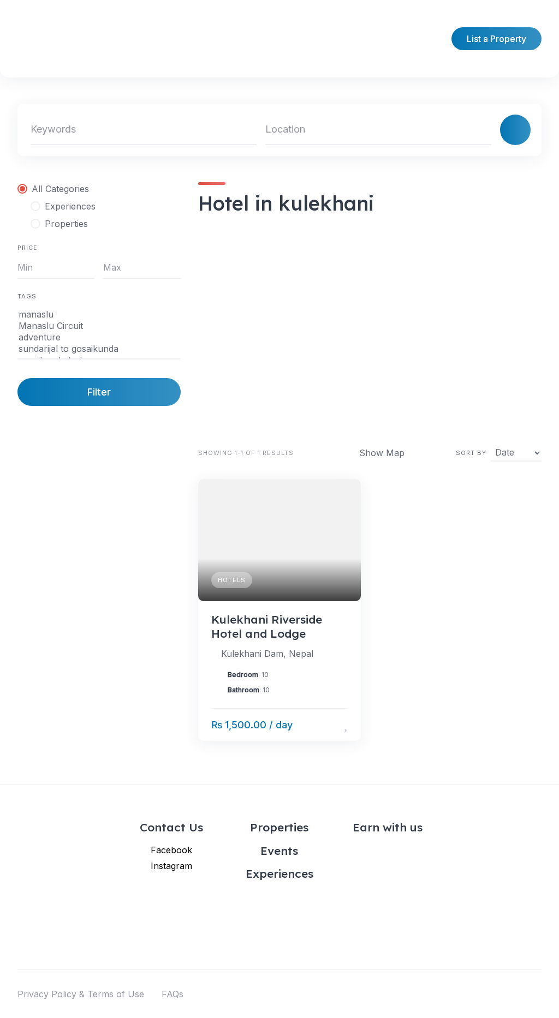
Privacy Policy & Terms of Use (80, 994)
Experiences (279, 873)
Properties (279, 827)
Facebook (171, 850)
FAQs (172, 994)
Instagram (171, 865)
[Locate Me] (478, 130)
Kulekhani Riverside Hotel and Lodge (266, 626)
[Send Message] (329, 725)
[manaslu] (99, 314)
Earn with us (388, 827)
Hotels (232, 580)
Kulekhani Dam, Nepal (267, 653)
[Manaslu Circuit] (99, 326)
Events (279, 850)
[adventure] (99, 337)
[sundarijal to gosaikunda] (99, 349)
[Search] (515, 130)
